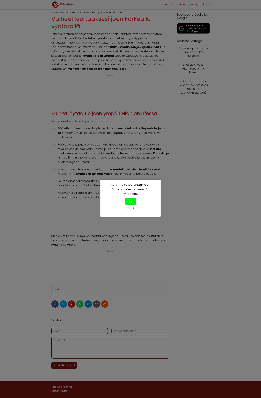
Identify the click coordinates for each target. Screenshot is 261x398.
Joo (130, 201)
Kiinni (130, 208)
